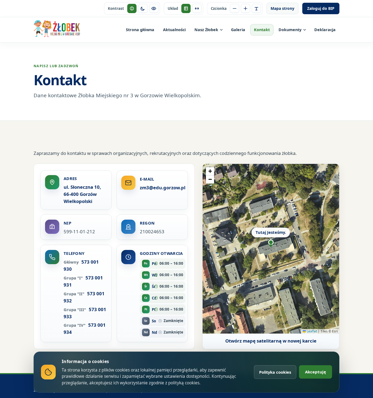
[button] (271, 238)
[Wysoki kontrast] (153, 8)
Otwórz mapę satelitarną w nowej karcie (270, 341)
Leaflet (311, 331)
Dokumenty (290, 29)
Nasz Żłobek (206, 29)
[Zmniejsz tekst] (234, 8)
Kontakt (262, 29)
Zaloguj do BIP (320, 8)
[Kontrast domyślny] (132, 8)
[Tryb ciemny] (142, 8)
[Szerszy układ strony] (197, 8)
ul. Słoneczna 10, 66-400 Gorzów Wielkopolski (82, 194)
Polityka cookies (275, 372)
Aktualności (174, 29)
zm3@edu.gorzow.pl (162, 187)
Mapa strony (282, 8)
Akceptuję (315, 372)
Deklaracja (325, 29)
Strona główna (140, 29)
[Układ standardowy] (186, 8)
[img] (271, 249)
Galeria (238, 29)
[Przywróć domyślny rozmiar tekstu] (256, 8)
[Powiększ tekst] (245, 8)
